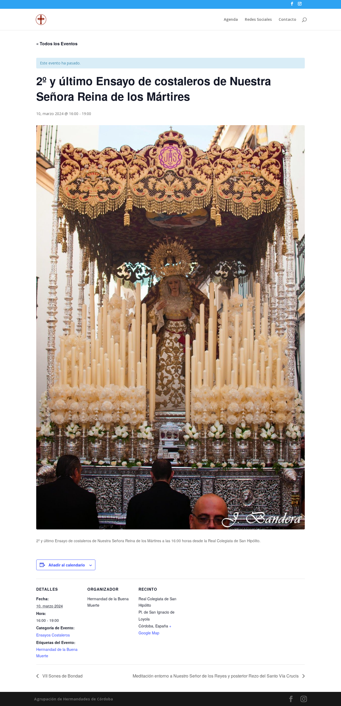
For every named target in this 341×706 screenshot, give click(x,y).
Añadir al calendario (66, 565)
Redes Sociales (258, 20)
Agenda (231, 20)
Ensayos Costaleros (53, 635)
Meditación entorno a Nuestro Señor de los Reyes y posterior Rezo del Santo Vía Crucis (216, 676)
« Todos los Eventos (57, 43)
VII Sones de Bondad (62, 676)
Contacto (287, 20)
